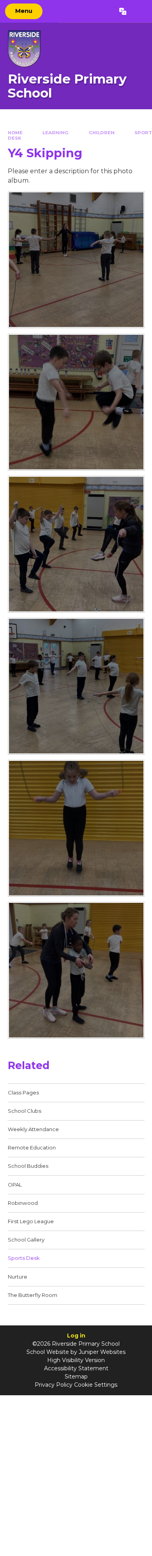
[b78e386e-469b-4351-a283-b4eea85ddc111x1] (76, 259)
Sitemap (76, 1376)
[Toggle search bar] (139, 11)
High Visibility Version (76, 1360)
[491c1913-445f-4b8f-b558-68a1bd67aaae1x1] (76, 544)
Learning (55, 132)
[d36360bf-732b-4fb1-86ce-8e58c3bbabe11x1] (76, 686)
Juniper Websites (102, 1351)
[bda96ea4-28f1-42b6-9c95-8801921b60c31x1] (76, 970)
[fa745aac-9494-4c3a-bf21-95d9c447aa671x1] (76, 828)
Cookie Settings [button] (95, 1384)
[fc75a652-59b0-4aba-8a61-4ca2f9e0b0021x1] (76, 402)
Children (102, 132)
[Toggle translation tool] (123, 11)
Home (15, 132)
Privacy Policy (53, 1384)
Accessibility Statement (76, 1368)
